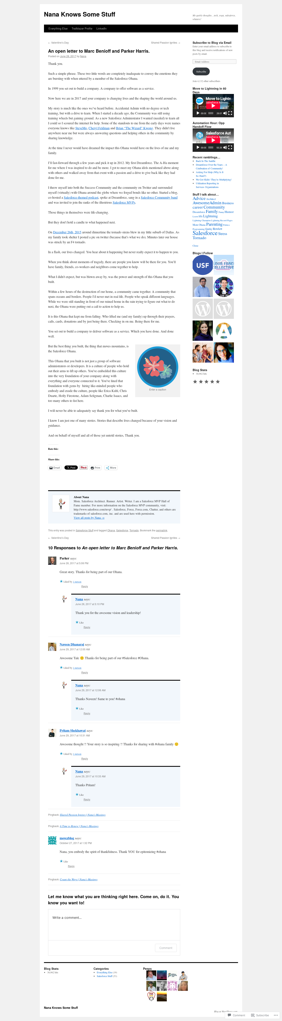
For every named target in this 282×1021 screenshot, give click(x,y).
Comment (165, 948)
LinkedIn (101, 28)
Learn (195, 216)
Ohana (111, 530)
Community (214, 207)
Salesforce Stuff (84, 530)
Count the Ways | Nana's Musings (78, 879)
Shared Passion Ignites (165, 42)
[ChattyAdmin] (224, 331)
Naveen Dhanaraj (72, 644)
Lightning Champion (202, 220)
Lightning (210, 215)
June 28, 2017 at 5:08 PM (74, 563)
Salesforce (122, 530)
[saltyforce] (224, 309)
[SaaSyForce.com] (224, 352)
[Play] (198, 113)
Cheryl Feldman (99, 128)
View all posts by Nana (89, 518)
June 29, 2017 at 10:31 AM (75, 735)
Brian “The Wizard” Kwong (134, 128)
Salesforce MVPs (124, 202)
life (201, 216)
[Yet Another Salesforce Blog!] (203, 287)
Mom (195, 224)
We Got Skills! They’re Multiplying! (214, 179)
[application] (213, 105)
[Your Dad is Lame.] (203, 352)
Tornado (134, 530)
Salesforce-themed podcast (81, 197)
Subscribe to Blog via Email (212, 42)
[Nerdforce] (203, 309)
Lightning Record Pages (221, 220)
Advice (199, 198)
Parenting (214, 224)
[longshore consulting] (203, 331)
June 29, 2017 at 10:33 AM (90, 776)
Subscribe (201, 71)
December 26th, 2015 (67, 232)
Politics (226, 224)
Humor (229, 212)
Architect (211, 199)
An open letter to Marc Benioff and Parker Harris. (99, 51)
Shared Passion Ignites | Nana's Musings (82, 815)
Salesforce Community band (159, 197)
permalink (161, 530)
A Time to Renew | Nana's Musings (79, 826)
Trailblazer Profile (82, 28)
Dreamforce (199, 212)
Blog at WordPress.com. (226, 1011)
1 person (77, 581)
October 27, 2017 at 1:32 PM (76, 843)
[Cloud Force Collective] (224, 265)
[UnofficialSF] (203, 265)
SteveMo (81, 128)
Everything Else (58, 28)
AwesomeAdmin (207, 202)
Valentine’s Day (58, 42)
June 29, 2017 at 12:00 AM (75, 649)
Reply (84, 586)
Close (195, 245)
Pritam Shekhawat (73, 730)
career (198, 207)
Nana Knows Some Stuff (79, 13)
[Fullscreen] (230, 113)
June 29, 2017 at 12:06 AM (90, 690)
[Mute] (225, 113)
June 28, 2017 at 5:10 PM (89, 604)
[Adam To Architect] (224, 287)
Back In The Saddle (205, 161)
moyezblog (67, 838)
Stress (222, 233)
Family (212, 211)
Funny (221, 212)
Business (228, 203)
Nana (83, 56)
